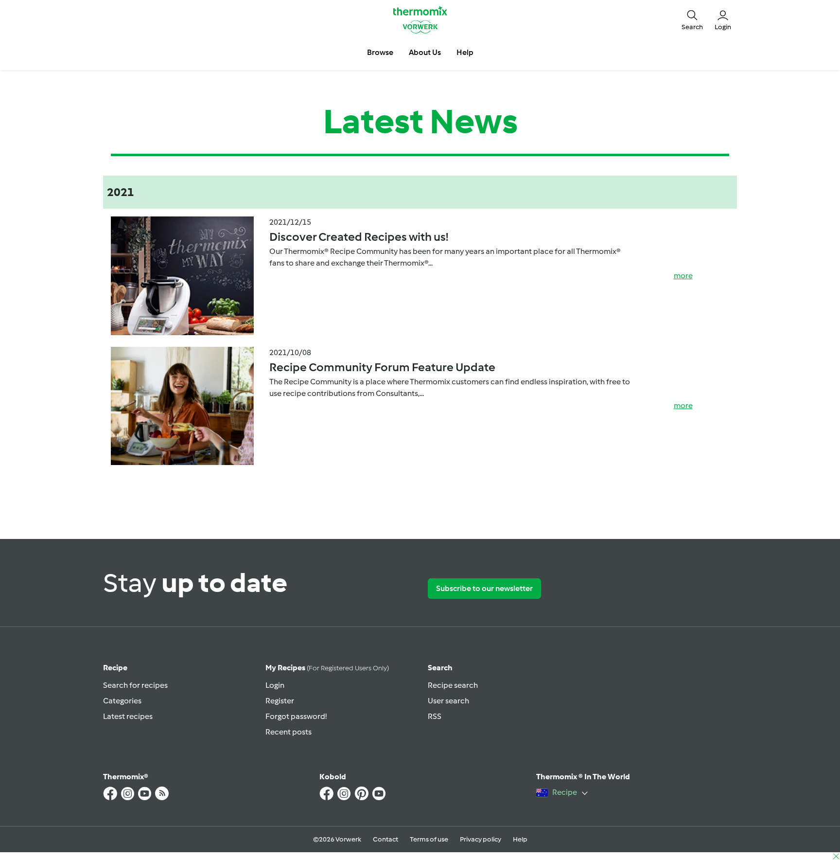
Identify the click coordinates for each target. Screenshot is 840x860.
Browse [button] (380, 52)
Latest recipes (128, 716)
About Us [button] (425, 52)
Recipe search (453, 685)
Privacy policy (480, 839)
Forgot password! (296, 716)
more (683, 275)
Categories (122, 700)
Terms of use (429, 839)
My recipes (327, 667)
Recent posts (288, 731)
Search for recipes (135, 685)
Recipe (115, 667)
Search (440, 667)
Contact (385, 839)
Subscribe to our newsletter (484, 588)
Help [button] (464, 52)
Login (274, 685)
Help (520, 839)
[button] (692, 19)
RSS (434, 716)
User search (448, 700)
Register (279, 700)
